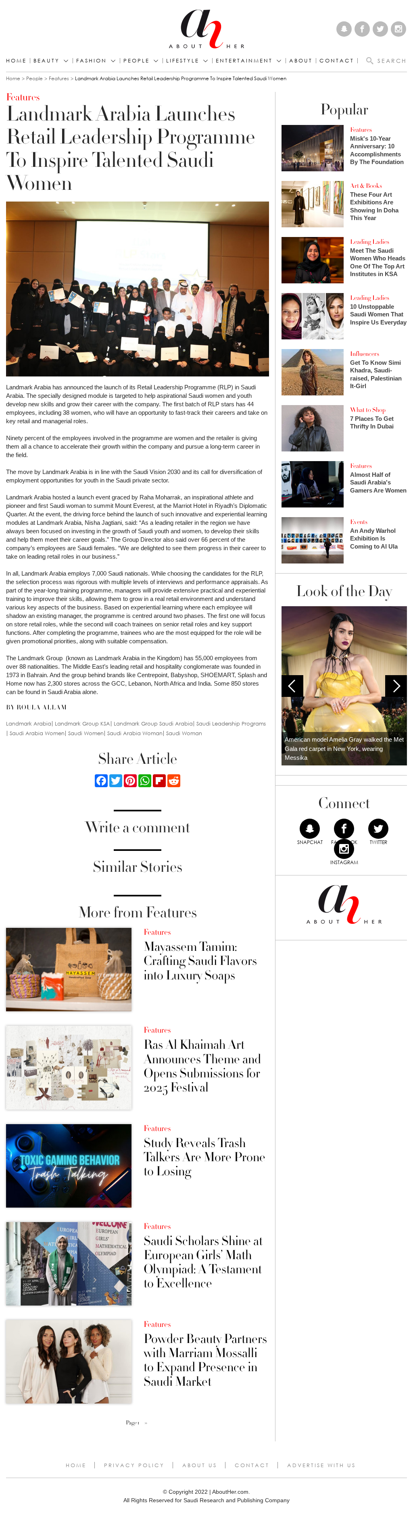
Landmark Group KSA (82, 723)
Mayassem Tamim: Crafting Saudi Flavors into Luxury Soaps (200, 961)
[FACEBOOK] (344, 829)
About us (199, 1465)
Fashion (91, 60)
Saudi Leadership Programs (231, 723)
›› (146, 1422)
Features (59, 78)
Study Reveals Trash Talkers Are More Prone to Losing (204, 1157)
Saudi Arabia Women (37, 733)
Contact (252, 1465)
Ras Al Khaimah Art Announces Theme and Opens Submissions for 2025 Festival (202, 1066)
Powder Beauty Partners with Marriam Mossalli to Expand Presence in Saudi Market (205, 1360)
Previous (292, 686)
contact (336, 60)
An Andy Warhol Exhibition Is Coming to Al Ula (374, 538)
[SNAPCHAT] (310, 829)
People (34, 78)
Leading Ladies (369, 242)
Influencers (364, 354)
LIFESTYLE (182, 60)
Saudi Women (86, 733)
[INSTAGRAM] (344, 849)
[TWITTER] (378, 829)
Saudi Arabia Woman (135, 733)
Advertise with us (321, 1465)
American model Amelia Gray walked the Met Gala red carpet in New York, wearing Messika (344, 748)
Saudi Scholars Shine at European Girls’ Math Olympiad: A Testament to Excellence (203, 1262)
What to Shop (368, 410)
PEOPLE (136, 60)
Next (396, 686)
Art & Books (366, 186)
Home (16, 60)
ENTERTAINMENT (244, 60)
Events (358, 522)
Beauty (46, 60)
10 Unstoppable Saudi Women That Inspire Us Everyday (378, 314)
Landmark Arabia (28, 723)
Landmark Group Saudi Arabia (153, 723)
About (301, 60)
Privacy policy (134, 1465)
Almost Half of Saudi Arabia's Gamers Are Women (378, 482)
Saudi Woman (184, 733)
